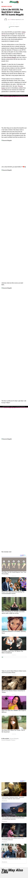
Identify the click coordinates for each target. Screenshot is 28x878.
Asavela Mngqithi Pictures (8, 740)
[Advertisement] (14, 110)
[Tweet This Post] (12, 23)
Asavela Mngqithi (11, 57)
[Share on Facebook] (9, 23)
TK (10, 19)
